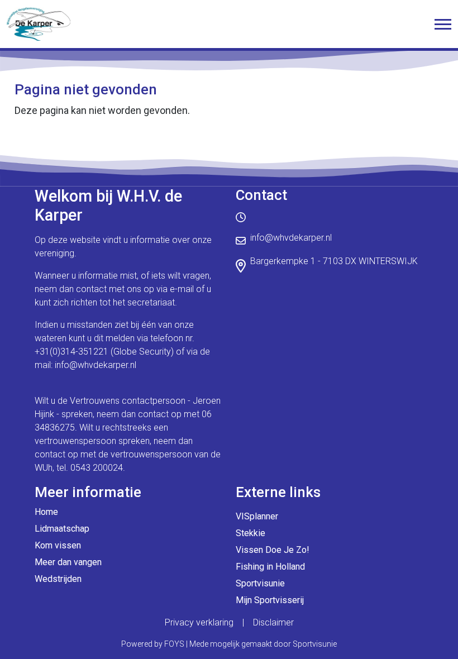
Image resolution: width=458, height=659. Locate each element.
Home (46, 512)
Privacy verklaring (199, 622)
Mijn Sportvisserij (270, 600)
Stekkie (250, 533)
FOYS (174, 643)
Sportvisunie (260, 583)
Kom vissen (58, 545)
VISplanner (257, 516)
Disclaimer (273, 622)
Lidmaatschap (62, 528)
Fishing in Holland (270, 566)
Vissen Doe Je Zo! (272, 550)
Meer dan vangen (68, 562)
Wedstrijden (58, 579)
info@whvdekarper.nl (95, 365)
